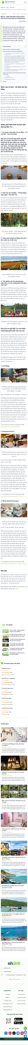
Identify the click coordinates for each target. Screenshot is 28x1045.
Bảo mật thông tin (8, 1006)
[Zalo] (18, 1033)
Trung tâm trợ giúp (21, 997)
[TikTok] (14, 1033)
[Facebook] (5, 1033)
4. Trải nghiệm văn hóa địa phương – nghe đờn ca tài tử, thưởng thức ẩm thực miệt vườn (14, 70)
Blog (8, 7)
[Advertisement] (14, 606)
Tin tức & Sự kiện (21, 1000)
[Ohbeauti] (5, 983)
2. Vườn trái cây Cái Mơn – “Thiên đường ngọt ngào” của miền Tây (14, 64)
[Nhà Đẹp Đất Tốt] (18, 983)
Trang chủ (3, 7)
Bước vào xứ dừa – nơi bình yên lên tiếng (11, 49)
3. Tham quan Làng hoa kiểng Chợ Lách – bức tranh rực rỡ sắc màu (14, 67)
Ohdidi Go (7, 997)
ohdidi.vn (17, 588)
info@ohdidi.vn (7, 971)
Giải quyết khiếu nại (7, 1009)
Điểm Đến (12, 7)
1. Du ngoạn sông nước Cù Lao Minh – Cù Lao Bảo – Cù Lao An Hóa (14, 54)
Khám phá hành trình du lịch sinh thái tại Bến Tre (13, 51)
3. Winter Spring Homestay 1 (10, 79)
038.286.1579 (7, 968)
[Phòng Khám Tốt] (22, 983)
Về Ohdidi (8, 994)
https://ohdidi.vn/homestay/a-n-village (10, 426)
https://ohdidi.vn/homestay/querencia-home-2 (12, 496)
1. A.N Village (7, 76)
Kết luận (4, 81)
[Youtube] (22, 1033)
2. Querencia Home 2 (8, 77)
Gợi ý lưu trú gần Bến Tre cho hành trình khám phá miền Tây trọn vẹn (14, 73)
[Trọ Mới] (14, 983)
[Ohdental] (9, 983)
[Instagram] (9, 1033)
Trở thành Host (7, 1000)
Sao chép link (23, 21)
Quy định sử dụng (21, 1003)
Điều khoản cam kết (7, 1003)
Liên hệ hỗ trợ (21, 994)
